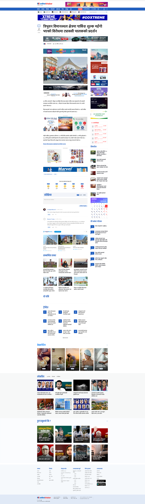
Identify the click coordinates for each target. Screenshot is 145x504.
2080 (75, 473)
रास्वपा (41, 12)
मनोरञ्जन (58, 9)
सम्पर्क (98, 478)
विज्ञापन (98, 474)
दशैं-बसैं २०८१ (87, 487)
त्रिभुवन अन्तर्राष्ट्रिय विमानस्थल (48, 174)
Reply (49, 214)
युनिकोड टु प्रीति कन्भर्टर (77, 490)
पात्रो (81, 9)
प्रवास (38, 482)
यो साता (53, 376)
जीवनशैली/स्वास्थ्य (40, 480)
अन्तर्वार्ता (38, 476)
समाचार (42, 9)
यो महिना (58, 376)
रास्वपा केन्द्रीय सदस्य (83, 12)
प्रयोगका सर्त (99, 472)
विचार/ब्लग (39, 472)
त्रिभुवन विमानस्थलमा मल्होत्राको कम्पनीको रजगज (54, 144)
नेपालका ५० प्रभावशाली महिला (77, 471)
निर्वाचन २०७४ (87, 476)
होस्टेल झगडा (56, 12)
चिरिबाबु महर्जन (74, 12)
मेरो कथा (74, 485)
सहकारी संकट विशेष (88, 471)
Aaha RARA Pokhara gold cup (66, 478)
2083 (75, 483)
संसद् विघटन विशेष (88, 474)
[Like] (52, 214)
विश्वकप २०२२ (87, 485)
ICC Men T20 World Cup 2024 (65, 473)
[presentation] (84, 232)
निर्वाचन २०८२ (87, 482)
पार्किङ (55, 174)
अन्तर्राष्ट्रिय (38, 484)
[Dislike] (55, 214)
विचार (63, 9)
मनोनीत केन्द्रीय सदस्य (65, 12)
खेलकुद (66, 9)
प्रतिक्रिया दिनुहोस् (83, 206)
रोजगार (50, 474)
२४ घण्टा (48, 376)
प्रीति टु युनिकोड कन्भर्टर (77, 488)
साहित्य (38, 474)
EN (98, 9)
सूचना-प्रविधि (51, 480)
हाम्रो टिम (98, 471)
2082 (75, 476)
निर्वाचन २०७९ (87, 480)
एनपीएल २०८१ (63, 471)
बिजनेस (47, 9)
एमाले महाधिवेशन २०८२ (89, 484)
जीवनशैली (52, 9)
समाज (38, 471)
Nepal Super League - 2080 (65, 481)
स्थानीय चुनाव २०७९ (88, 478)
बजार (50, 471)
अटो (49, 478)
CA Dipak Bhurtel (51, 210)
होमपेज (38, 9)
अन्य (71, 9)
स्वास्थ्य (94, 9)
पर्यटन (50, 472)
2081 (75, 475)
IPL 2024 (62, 476)
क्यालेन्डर (94, 199)
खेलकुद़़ (38, 478)
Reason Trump (50, 219)
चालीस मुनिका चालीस (76, 478)
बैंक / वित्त (50, 476)
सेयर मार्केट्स (87, 9)
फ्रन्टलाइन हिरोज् (75, 487)
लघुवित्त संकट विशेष (88, 472)
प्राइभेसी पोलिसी (99, 476)
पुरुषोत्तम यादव (48, 12)
